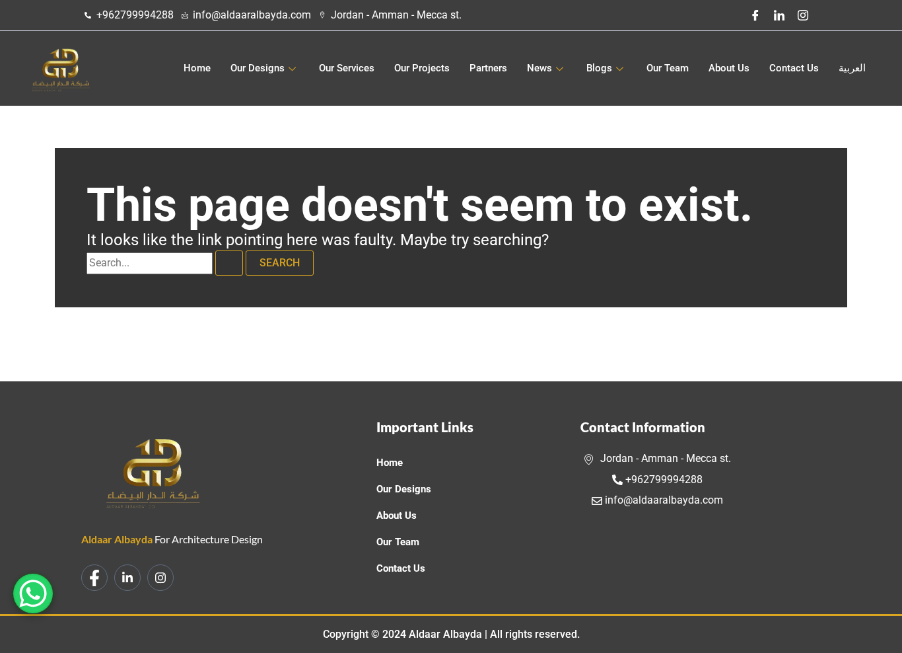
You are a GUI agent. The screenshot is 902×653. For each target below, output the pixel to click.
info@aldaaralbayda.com (662, 500)
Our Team (667, 68)
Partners (488, 68)
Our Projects (422, 68)
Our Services (346, 68)
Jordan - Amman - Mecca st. (664, 458)
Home (197, 68)
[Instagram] (803, 15)
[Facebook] (755, 15)
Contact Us (794, 68)
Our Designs (257, 68)
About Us (729, 68)
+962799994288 (663, 479)
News (539, 68)
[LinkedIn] (779, 15)
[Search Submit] (229, 263)
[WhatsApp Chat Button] (33, 593)
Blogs (599, 68)
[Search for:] (166, 262)
